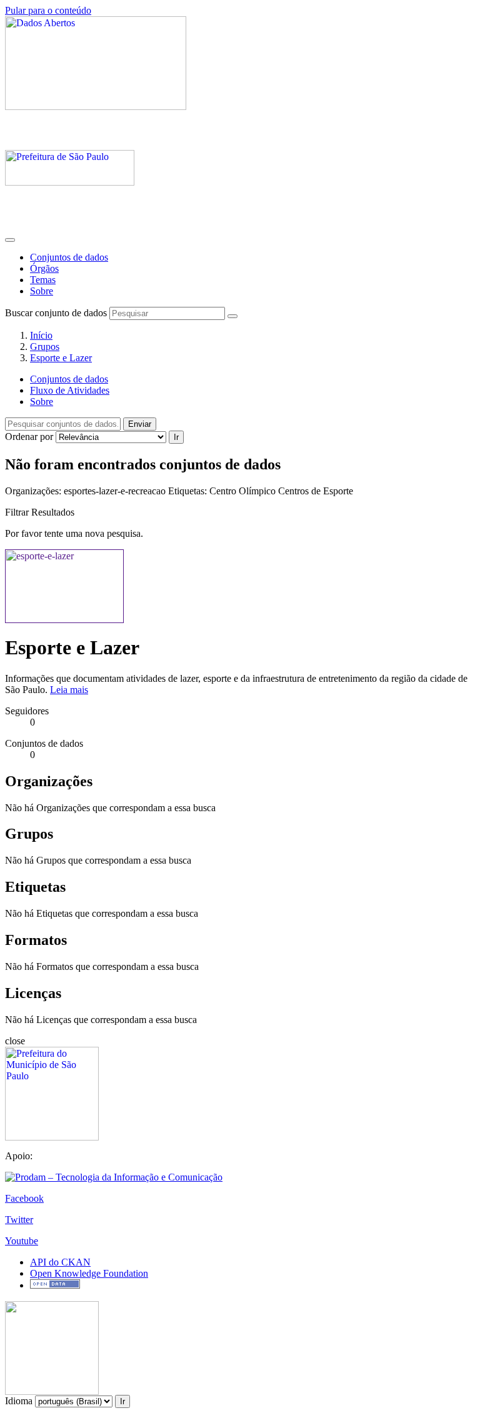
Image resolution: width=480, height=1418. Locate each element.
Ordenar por (29, 436)
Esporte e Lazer (61, 357)
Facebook (24, 1198)
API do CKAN (60, 1262)
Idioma (18, 1401)
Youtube (21, 1241)
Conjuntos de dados (69, 257)
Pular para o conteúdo (48, 10)
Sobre (41, 291)
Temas (43, 279)
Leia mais (69, 689)
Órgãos (44, 268)
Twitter (19, 1219)
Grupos (44, 346)
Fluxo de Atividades (69, 390)
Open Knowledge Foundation (89, 1273)
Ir (176, 437)
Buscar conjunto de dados (56, 312)
